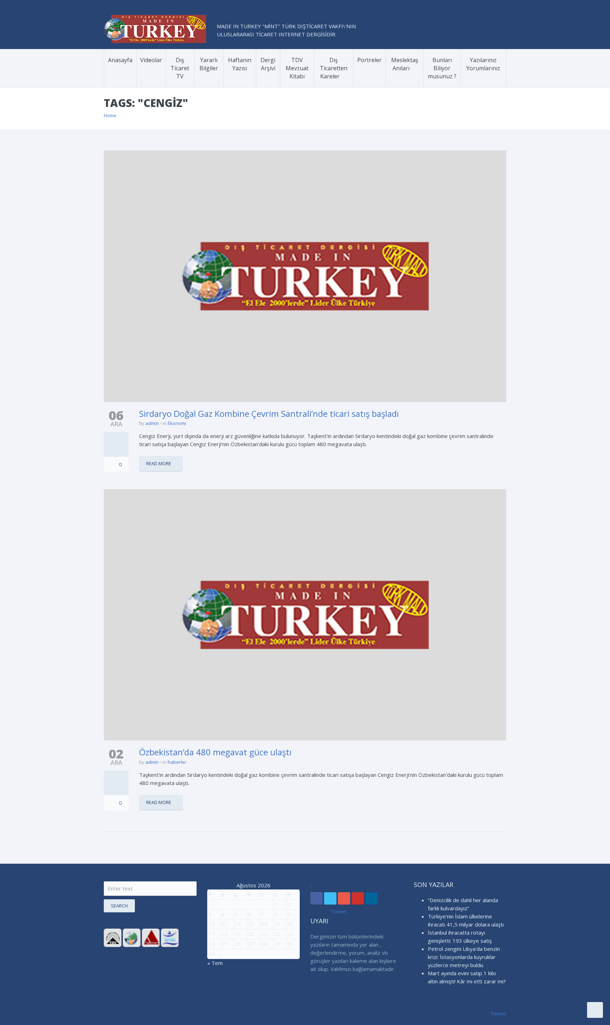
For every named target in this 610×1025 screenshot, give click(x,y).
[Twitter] (330, 898)
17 (211, 933)
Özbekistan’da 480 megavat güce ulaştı (215, 752)
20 (251, 933)
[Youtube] (358, 898)
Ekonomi (177, 423)
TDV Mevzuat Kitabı (297, 68)
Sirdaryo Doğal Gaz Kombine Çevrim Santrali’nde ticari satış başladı (269, 413)
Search (119, 906)
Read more (158, 463)
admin (152, 423)
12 (237, 924)
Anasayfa (120, 60)
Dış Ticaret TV (180, 68)
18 (224, 933)
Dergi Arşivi (268, 64)
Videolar (151, 60)
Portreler (369, 60)
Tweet (339, 911)
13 (251, 924)
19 (237, 933)
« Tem (215, 962)
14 (264, 924)
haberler (177, 762)
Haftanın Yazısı (239, 64)
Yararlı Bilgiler (208, 64)
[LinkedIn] (371, 898)
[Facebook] (316, 898)
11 (224, 924)
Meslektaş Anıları (404, 64)
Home (110, 115)
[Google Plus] (344, 898)
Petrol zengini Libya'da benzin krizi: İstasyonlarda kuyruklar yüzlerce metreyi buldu (464, 957)
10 (211, 924)
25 (224, 943)
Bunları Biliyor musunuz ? (442, 68)
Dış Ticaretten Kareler (333, 68)
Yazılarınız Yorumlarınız (483, 64)
